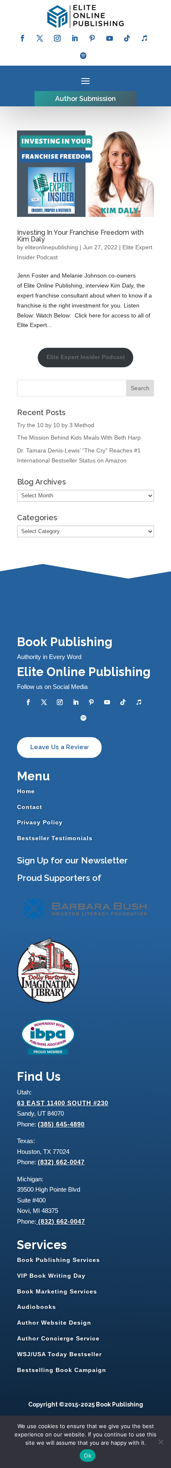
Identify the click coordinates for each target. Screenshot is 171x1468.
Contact (29, 807)
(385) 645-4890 (61, 1124)
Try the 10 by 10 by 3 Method (55, 425)
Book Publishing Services (58, 1260)
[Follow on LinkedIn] (74, 38)
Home (26, 791)
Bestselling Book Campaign (61, 1370)
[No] (160, 1442)
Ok (87, 1455)
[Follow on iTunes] (144, 38)
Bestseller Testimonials (55, 838)
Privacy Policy (40, 822)
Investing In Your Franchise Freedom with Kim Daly (80, 236)
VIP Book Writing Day (51, 1275)
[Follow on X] (39, 38)
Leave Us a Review (59, 747)
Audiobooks (36, 1306)
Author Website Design (54, 1322)
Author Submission (85, 99)
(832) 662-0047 (61, 1162)
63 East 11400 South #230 (62, 1103)
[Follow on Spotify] (83, 55)
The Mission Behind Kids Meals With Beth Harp (79, 437)
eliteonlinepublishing (51, 247)
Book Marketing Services (57, 1291)
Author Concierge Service (58, 1338)
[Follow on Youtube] (109, 38)
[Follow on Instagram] (57, 38)
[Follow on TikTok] (127, 38)
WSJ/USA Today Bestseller (59, 1354)
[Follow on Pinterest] (92, 38)
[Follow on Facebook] (22, 38)
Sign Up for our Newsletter (72, 860)
